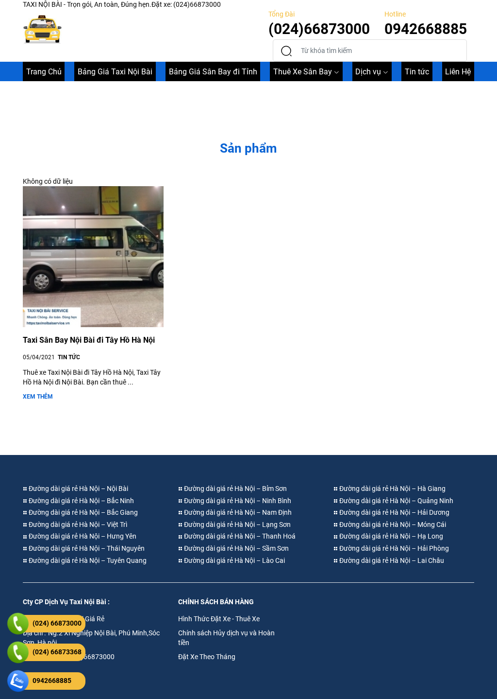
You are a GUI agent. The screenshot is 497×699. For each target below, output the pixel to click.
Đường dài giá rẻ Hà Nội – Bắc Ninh (80, 501)
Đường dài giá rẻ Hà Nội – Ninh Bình (236, 501)
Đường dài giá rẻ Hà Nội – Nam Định (237, 512)
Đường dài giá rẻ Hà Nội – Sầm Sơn (235, 548)
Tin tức (417, 71)
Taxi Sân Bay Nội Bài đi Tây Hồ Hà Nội (89, 340)
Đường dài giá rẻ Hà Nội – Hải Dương (393, 512)
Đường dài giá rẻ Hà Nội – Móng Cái (392, 524)
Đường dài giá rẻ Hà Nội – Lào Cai (233, 560)
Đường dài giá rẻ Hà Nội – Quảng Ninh (395, 501)
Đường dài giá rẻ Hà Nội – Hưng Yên (81, 536)
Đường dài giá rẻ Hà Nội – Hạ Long (390, 536)
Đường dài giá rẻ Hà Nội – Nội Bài (77, 488)
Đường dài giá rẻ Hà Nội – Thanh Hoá (239, 536)
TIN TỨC (69, 357)
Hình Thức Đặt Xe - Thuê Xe (219, 619)
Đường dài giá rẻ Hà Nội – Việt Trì (77, 524)
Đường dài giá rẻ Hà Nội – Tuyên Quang (87, 560)
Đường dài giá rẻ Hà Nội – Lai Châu (391, 560)
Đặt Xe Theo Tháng (206, 657)
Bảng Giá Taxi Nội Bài (115, 71)
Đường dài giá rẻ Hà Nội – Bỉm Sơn (234, 488)
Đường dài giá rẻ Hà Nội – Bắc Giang (82, 512)
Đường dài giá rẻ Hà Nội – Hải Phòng (393, 548)
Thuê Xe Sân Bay (302, 71)
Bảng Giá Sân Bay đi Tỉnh (213, 71)
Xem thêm (38, 396)
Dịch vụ (368, 71)
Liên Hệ (458, 71)
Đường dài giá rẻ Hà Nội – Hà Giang (392, 488)
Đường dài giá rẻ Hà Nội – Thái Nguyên (86, 548)
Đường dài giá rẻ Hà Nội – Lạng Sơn (236, 524)
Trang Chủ (44, 71)
